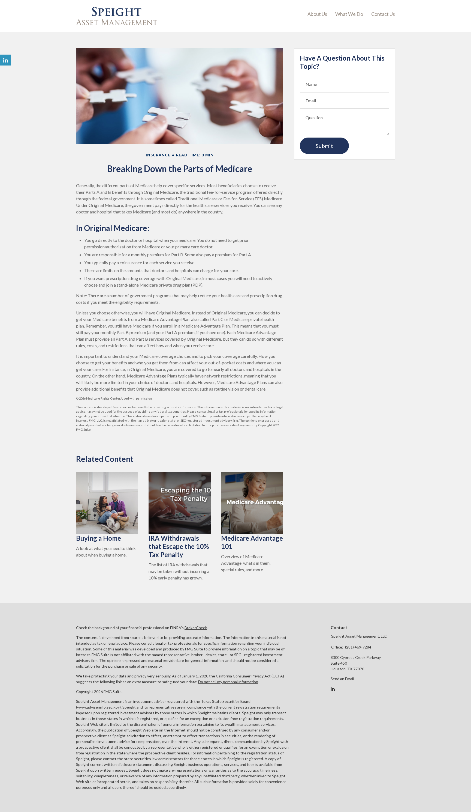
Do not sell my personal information (228, 681)
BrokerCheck (196, 627)
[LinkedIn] (333, 689)
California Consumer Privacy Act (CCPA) (250, 676)
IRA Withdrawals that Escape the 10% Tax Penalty (179, 546)
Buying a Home (98, 538)
